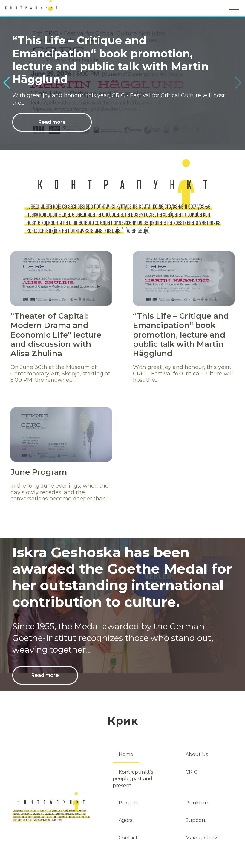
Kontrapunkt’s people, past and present (133, 778)
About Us (197, 754)
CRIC (191, 772)
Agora (126, 820)
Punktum (197, 803)
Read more (52, 109)
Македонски (202, 838)
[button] (238, 82)
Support (196, 820)
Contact (128, 838)
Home (126, 754)
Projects (128, 803)
